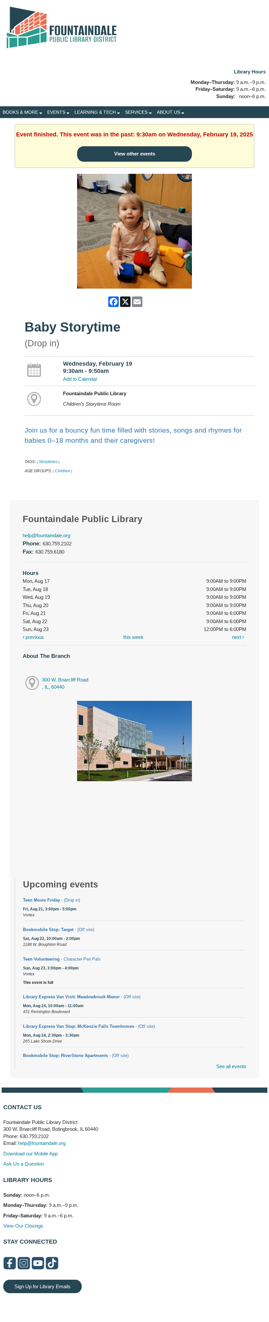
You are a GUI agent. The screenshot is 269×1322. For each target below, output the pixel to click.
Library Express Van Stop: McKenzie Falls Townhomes (89, 1026)
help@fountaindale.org (46, 535)
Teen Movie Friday (51, 900)
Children (62, 471)
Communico (174, 1302)
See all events (231, 1066)
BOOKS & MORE (21, 112)
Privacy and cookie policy (107, 1302)
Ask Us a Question (23, 1164)
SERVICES (137, 112)
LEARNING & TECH (95, 112)
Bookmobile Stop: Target (58, 929)
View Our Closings (23, 1226)
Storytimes (48, 461)
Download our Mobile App (30, 1153)
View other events (134, 153)
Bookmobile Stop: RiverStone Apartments (76, 1055)
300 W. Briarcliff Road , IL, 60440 (65, 683)
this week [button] (133, 637)
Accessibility (147, 1302)
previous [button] (34, 637)
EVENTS (57, 112)
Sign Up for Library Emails (42, 1286)
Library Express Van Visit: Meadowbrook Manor (81, 996)
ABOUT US (169, 112)
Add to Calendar (80, 379)
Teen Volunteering (62, 959)
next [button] (237, 637)
